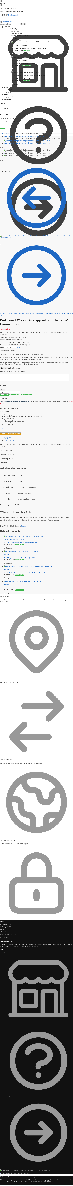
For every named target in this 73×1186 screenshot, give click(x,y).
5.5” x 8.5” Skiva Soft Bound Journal (23, 63)
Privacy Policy (35, 1177)
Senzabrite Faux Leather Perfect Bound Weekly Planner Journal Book (25, 573)
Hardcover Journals (17, 75)
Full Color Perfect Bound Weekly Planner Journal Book (21, 542)
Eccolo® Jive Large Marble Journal (22, 78)
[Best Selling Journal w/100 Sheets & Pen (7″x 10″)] (38, 551)
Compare (16, 54)
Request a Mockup (26, 394)
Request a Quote (14, 394)
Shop (5, 27)
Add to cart (4, 394)
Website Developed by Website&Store (10, 1184)
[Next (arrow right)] (2, 160)
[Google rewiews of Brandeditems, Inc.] (14, 1173)
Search (23, 24)
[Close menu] (1, 1)
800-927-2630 (4, 938)
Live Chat (3, 128)
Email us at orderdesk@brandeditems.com (12, 122)
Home (2, 133)
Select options (26, 65)
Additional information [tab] (10, 439)
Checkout (7, 1097)
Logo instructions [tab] (9, 440)
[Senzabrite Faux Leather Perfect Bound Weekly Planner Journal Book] (38, 566)
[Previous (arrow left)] (1, 160)
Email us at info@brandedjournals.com (11, 11)
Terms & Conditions (23, 1177)
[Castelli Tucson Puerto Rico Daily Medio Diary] (38, 581)
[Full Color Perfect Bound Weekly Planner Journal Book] (38, 536)
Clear (18, 347)
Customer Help (8, 99)
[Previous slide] (2, 147)
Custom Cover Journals (11, 539)
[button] (2, 131)
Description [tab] (7, 437)
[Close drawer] (1, 5)
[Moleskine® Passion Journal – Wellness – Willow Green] (42, 42)
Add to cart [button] (26, 50)
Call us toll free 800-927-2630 (9, 8)
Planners (26, 75)
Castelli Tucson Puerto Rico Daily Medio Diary (18, 588)
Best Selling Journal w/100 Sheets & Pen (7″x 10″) (19, 558)
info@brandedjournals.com (8, 934)
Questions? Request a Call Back (10, 433)
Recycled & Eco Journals (19, 45)
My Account (7, 108)
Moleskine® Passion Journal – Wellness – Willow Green (28, 48)
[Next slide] (1, 147)
